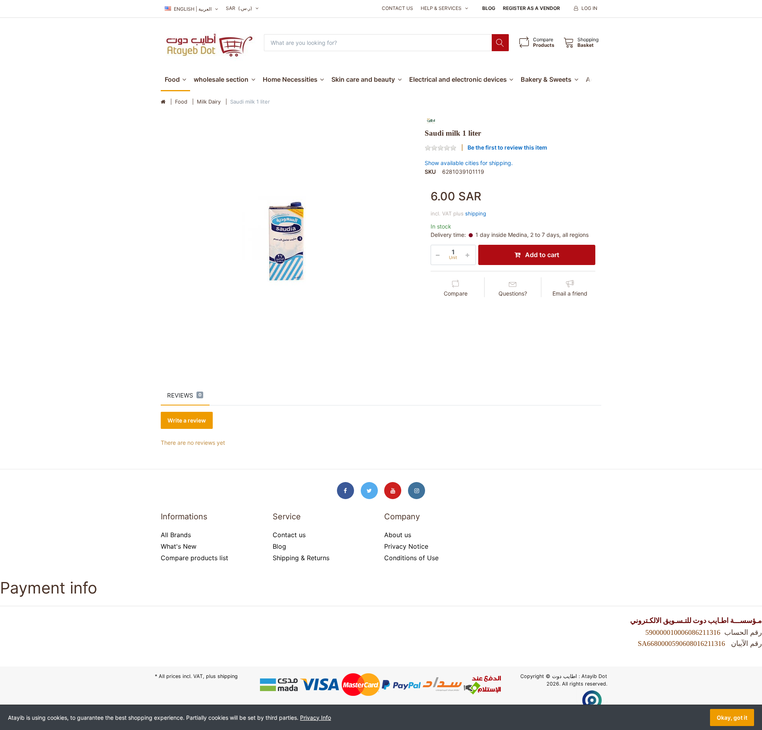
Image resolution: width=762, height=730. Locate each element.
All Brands (176, 535)
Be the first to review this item (507, 147)
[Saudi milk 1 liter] (287, 241)
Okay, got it (732, 717)
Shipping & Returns (301, 558)
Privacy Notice (406, 546)
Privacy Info (315, 717)
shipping (475, 213)
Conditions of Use (411, 558)
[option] (287, 241)
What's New (178, 546)
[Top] (163, 102)
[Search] (500, 42)
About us (397, 535)
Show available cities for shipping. (469, 162)
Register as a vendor (531, 8)
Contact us (397, 8)
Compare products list (194, 558)
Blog (488, 8)
